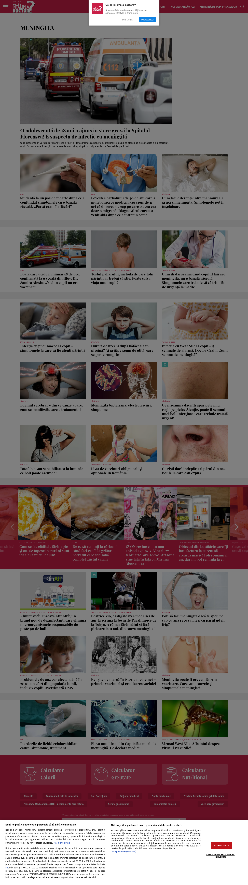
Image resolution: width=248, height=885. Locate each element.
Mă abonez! (147, 19)
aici (6, 868)
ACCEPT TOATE (221, 845)
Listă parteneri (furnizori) (123, 851)
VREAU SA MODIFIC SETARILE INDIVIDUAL (220, 855)
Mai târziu (127, 19)
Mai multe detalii (62, 843)
